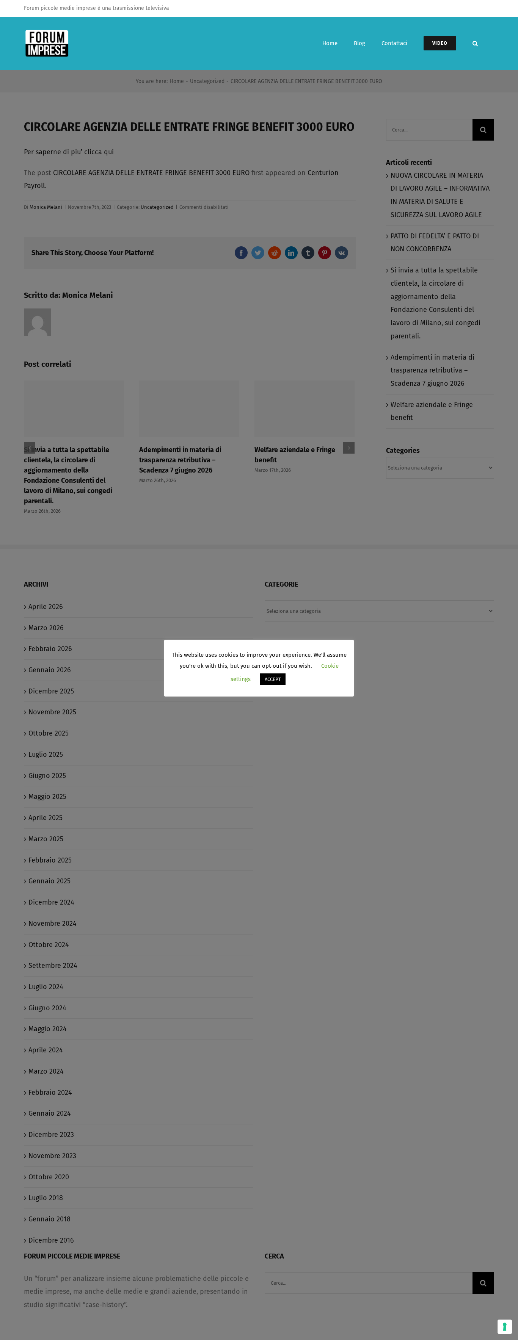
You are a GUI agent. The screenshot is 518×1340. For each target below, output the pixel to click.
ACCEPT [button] (273, 679)
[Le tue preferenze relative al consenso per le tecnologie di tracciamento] (505, 1327)
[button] (475, 43)
